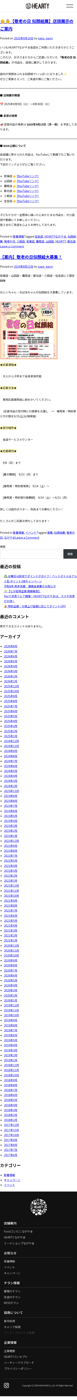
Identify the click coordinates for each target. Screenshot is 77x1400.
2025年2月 (10, 731)
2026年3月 (10, 671)
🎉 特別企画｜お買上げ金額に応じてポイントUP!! (35, 606)
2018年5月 (10, 1100)
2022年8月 (10, 851)
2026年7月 (10, 651)
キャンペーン (12, 1180)
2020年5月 (10, 980)
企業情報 (10, 1342)
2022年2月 (10, 876)
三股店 (21, 241)
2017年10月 (11, 1135)
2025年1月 (10, 736)
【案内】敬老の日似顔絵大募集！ (31, 257)
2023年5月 (10, 816)
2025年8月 (10, 701)
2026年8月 (10, 646)
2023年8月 (10, 801)
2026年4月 (10, 666)
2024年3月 (10, 781)
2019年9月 (10, 1020)
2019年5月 (10, 1040)
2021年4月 (10, 925)
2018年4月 (10, 1105)
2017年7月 (10, 1150)
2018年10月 (11, 1075)
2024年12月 (11, 741)
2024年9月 (10, 751)
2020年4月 (10, 985)
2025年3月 (10, 726)
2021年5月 (10, 921)
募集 (50, 533)
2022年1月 (10, 881)
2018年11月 (11, 1070)
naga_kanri (45, 38)
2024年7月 (10, 761)
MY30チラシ (11, 1303)
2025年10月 (11, 691)
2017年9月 (10, 1140)
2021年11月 (11, 891)
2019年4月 (10, 1045)
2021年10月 (11, 896)
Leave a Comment (12, 246)
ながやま (9, 537)
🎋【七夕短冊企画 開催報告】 (22, 591)
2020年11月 (11, 950)
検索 (3, 547)
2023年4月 (10, 821)
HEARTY (60, 241)
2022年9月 (10, 846)
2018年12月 (11, 1065)
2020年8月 (10, 965)
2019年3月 (10, 1050)
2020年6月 (10, 975)
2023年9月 (10, 796)
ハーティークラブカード (19, 1363)
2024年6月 (10, 766)
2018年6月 (10, 1095)
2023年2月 (10, 831)
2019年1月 (10, 1060)
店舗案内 (10, 1223)
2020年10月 (11, 955)
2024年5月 (10, 771)
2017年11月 (11, 1130)
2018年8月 (10, 1085)
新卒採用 (9, 1321)
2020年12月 (11, 945)
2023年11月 (11, 791)
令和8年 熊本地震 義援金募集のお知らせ (30, 586)
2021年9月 (10, 901)
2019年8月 (10, 1025)
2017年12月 (11, 1125)
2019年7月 (10, 1030)
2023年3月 (10, 826)
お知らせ (10, 1253)
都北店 (71, 241)
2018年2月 (10, 1115)
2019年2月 (10, 1055)
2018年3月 (10, 1110)
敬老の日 (9, 241)
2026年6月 (10, 656)
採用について (13, 1312)
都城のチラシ (12, 1291)
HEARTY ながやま (14, 1237)
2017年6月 (10, 1155)
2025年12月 (11, 686)
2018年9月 (10, 1080)
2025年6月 (10, 711)
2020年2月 (10, 995)
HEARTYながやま (55, 236)
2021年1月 (10, 940)
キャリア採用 (12, 1327)
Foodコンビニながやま (18, 1231)
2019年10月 (11, 1015)
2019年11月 (11, 1010)
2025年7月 (10, 706)
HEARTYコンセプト (16, 1357)
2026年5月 (10, 661)
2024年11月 (11, 746)
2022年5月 (10, 861)
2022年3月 (10, 871)
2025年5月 (10, 716)
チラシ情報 (12, 1283)
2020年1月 (10, 1000)
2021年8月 (10, 905)
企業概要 (9, 1351)
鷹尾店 (40, 241)
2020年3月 (10, 990)
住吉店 (39, 236)
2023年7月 (10, 806)
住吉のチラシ (12, 1297)
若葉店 (30, 241)
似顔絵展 (59, 533)
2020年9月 (10, 960)
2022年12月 (11, 841)
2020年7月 (10, 970)
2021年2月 (10, 935)
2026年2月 (10, 676)
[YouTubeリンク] (27, 176)
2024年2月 (10, 786)
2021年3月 (10, 930)
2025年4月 (10, 721)
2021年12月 (11, 885)
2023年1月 (10, 836)
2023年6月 (10, 811)
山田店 (50, 241)
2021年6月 (10, 916)
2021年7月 (10, 910)
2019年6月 (10, 1035)
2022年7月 (10, 856)
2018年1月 (10, 1120)
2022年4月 (10, 866)
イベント (31, 533)
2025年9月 (10, 696)
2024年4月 (10, 776)
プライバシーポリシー (18, 1369)
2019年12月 (11, 1005)
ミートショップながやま (19, 1243)
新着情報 (18, 236)
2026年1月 (10, 681)
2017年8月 (10, 1145)
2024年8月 (10, 756)
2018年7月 (10, 1090)
